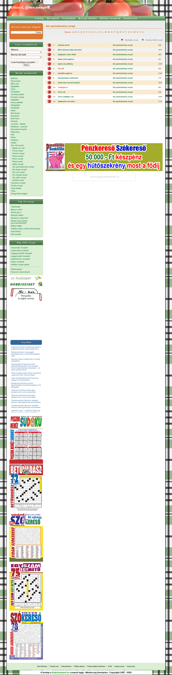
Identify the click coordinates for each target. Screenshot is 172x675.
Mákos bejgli (16, 226)
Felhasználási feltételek (96, 666)
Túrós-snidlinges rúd (66, 97)
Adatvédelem (66, 666)
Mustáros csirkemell (19, 218)
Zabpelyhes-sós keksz (66, 101)
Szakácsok (130, 18)
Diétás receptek (110, 18)
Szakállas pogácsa (65, 73)
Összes (68, 32)
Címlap (39, 18)
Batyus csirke (16, 209)
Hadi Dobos (16, 231)
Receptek (53, 18)
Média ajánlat (79, 666)
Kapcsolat (131, 666)
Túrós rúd (61, 92)
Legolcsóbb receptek (20, 250)
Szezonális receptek (19, 248)
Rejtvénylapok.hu (61, 672)
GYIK (110, 666)
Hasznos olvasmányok (20, 272)
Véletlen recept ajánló (20, 264)
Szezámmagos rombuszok (68, 78)
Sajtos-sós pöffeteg (65, 64)
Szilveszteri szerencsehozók (69, 83)
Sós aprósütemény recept (123, 45)
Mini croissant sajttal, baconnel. (70, 50)
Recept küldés (88, 18)
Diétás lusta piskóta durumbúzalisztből (19, 222)
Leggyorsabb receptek (20, 256)
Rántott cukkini (17, 215)
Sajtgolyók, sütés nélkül (67, 55)
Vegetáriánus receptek (20, 259)
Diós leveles (16, 234)
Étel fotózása (42, 666)
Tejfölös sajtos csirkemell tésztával (25, 229)
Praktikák (69, 18)
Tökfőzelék (15, 207)
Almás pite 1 (16, 212)
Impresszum (119, 666)
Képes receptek (17, 262)
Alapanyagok (16, 269)
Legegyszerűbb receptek (21, 253)
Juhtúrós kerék (63, 45)
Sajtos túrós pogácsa (66, 59)
